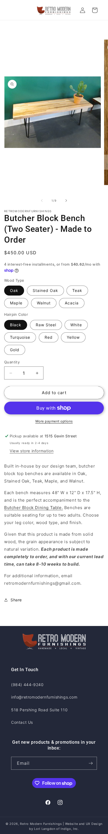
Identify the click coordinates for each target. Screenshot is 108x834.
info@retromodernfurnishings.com (44, 697)
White (76, 324)
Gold (14, 349)
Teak (77, 290)
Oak (14, 290)
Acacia (72, 303)
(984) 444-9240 (27, 684)
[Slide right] (66, 200)
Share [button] (16, 599)
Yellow (73, 337)
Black (15, 324)
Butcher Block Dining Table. (33, 507)
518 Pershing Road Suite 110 (39, 709)
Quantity (12, 362)
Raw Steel (46, 324)
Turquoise (20, 337)
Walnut (44, 303)
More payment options (54, 421)
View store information (31, 450)
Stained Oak (45, 290)
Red (49, 337)
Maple (16, 303)
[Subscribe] (90, 763)
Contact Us (22, 722)
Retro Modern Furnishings (41, 824)
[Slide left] (42, 200)
